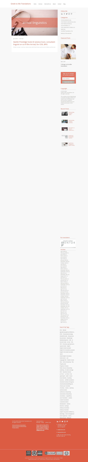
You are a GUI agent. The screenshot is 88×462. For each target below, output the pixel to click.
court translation (64, 397)
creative (70, 397)
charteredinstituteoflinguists (66, 383)
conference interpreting (65, 391)
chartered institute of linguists (67, 381)
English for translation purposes (67, 350)
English (68, 346)
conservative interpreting (65, 393)
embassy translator (64, 409)
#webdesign (69, 338)
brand (70, 376)
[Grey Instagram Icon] (69, 14)
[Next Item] (73, 52)
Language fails (63, 360)
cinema (67, 387)
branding (69, 378)
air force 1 (62, 374)
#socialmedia (63, 338)
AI (72, 340)
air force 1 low (68, 374)
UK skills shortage (69, 370)
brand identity (63, 378)
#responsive (71, 336)
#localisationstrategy (68, 334)
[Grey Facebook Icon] (64, 14)
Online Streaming (67, 362)
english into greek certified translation (67, 411)
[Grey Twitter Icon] (67, 14)
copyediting (69, 395)
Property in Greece (64, 366)
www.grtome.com (62, 432)
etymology (62, 413)
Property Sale (63, 364)
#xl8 (70, 340)
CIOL (72, 342)
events (69, 415)
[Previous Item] (63, 52)
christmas (62, 387)
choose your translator (65, 385)
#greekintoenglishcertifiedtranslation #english (67, 332)
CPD (61, 344)
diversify (62, 405)
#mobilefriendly (63, 336)
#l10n (61, 334)
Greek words (63, 358)
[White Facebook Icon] (60, 421)
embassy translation (64, 407)
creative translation (64, 399)
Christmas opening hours (68, 344)
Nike (61, 362)
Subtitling (62, 370)
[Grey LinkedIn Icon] (62, 14)
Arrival (68, 342)
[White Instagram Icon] (65, 421)
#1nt (61, 330)
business (62, 379)
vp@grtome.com (40, 430)
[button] (40, 4)
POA (73, 362)
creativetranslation (64, 401)
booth (67, 376)
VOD (61, 372)
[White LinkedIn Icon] (58, 421)
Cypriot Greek (63, 346)
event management (69, 413)
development (63, 403)
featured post (63, 417)
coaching (71, 387)
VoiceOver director (67, 372)
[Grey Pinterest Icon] (71, 14)
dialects (68, 403)
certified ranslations (69, 379)
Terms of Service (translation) (19, 425)
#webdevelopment (64, 340)
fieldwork (69, 417)
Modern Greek (70, 360)
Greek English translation (65, 356)
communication (63, 389)
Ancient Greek (63, 342)
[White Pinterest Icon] (67, 421)
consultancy (62, 395)
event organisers (64, 415)
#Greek (64, 330)
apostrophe (62, 376)
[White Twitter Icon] (62, 421)
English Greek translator (65, 348)
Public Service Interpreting (66, 368)
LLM (67, 358)
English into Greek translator (66, 352)
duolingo (67, 405)
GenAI (61, 354)
